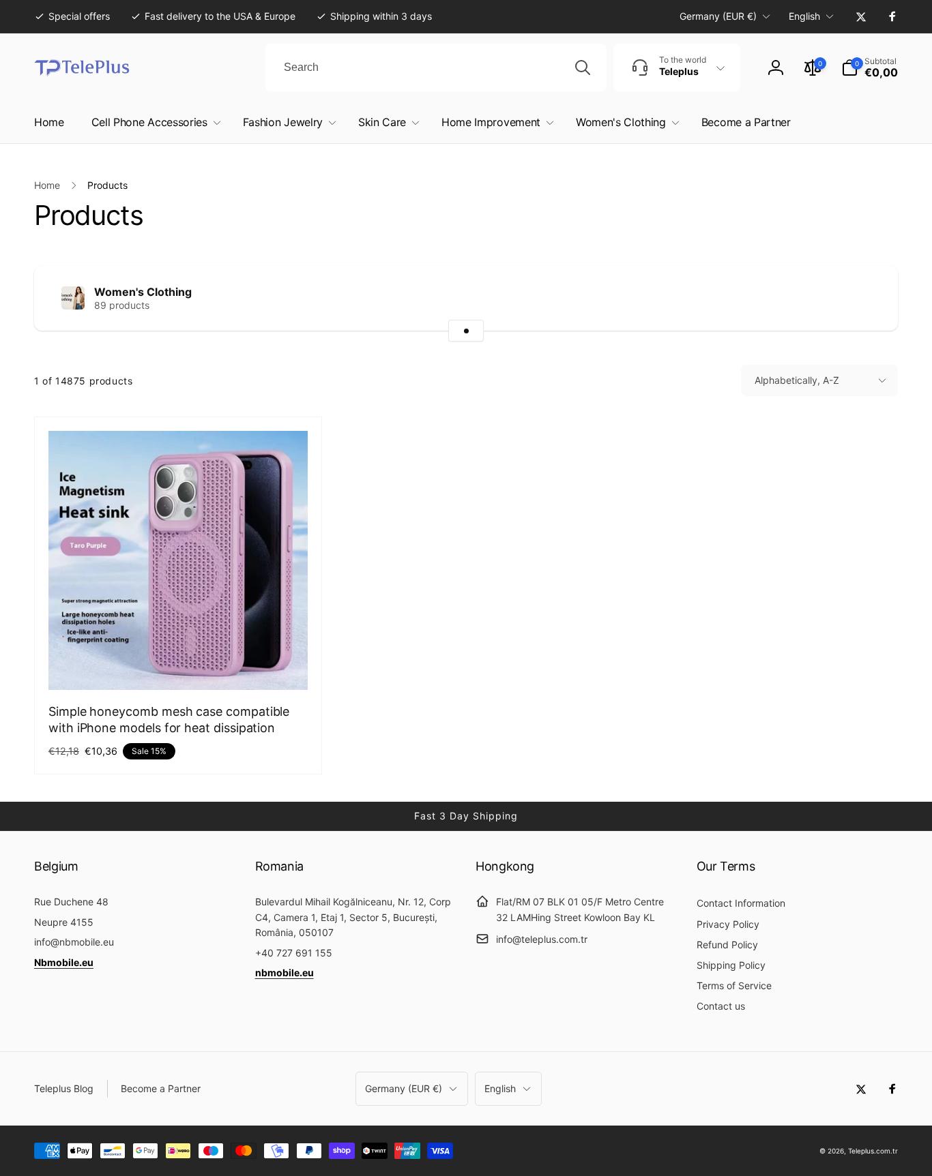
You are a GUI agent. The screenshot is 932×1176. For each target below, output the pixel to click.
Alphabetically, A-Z (797, 380)
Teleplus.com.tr (873, 1151)
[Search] (582, 67)
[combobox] (436, 67)
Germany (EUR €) (718, 16)
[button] (869, 67)
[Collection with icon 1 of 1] (466, 330)
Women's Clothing (143, 291)
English (804, 16)
